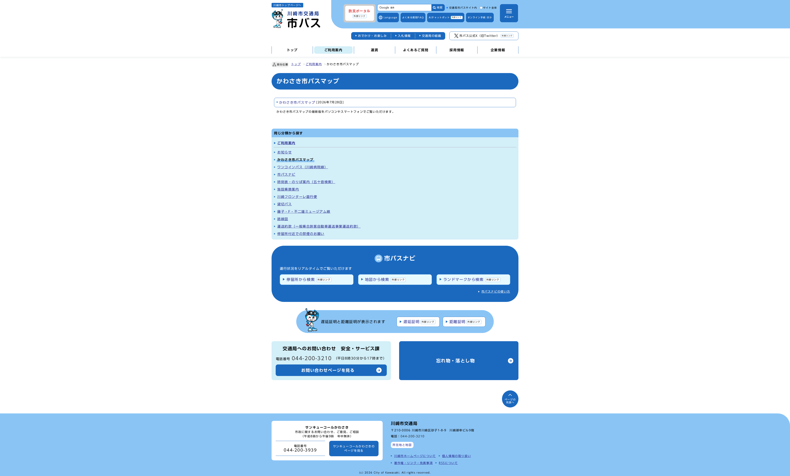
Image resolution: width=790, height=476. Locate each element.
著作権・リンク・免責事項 (413, 462)
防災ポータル (360, 13)
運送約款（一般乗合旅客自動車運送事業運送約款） (319, 226)
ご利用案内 (314, 64)
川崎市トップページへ (287, 5)
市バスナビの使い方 (495, 291)
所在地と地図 (402, 444)
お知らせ (284, 152)
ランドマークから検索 (471, 279)
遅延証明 (418, 322)
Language (390, 17)
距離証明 (465, 322)
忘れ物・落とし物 (455, 360)
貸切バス (284, 204)
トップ (296, 64)
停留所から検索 (308, 279)
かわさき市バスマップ (311, 102)
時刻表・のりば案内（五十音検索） (306, 182)
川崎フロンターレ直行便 (297, 196)
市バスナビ (286, 174)
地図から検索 (385, 279)
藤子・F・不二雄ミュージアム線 (303, 211)
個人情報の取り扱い (456, 455)
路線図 (282, 219)
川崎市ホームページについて (415, 455)
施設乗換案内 (288, 189)
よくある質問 (413, 17)
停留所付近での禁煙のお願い (300, 233)
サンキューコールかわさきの (354, 448)
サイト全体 (490, 8)
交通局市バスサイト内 (463, 8)
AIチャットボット (445, 17)
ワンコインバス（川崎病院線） (302, 167)
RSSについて (448, 462)
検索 (440, 7)
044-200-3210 (312, 358)
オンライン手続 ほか (480, 17)
